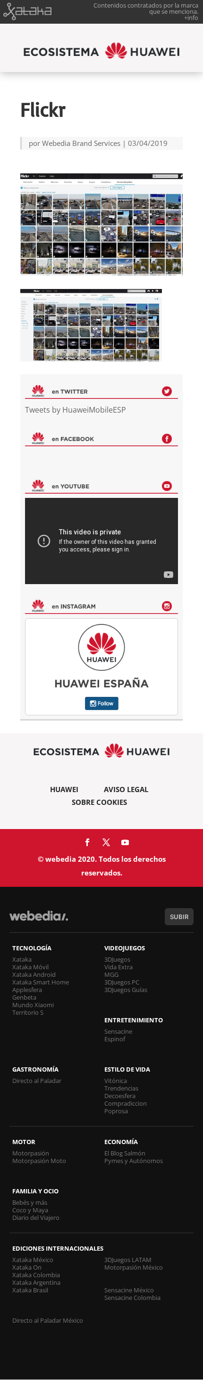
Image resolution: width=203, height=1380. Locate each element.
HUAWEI (64, 789)
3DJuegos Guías (125, 989)
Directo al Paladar (36, 1080)
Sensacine (118, 1031)
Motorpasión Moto (39, 1160)
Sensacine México (129, 1290)
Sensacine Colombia (132, 1297)
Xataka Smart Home (40, 982)
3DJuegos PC (121, 982)
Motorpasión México (133, 1267)
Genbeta (24, 997)
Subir (179, 916)
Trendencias (121, 1088)
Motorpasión (30, 1153)
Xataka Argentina (36, 1282)
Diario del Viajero (35, 1217)
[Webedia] (38, 920)
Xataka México (32, 1259)
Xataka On (27, 1267)
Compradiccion (125, 1103)
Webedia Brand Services (81, 143)
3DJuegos (117, 959)
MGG (111, 974)
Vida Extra (118, 967)
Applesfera (27, 989)
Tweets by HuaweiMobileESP (75, 410)
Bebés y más (29, 1202)
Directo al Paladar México (47, 1320)
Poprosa (116, 1111)
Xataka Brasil (30, 1290)
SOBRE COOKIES (99, 802)
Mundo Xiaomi (33, 1005)
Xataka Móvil (30, 967)
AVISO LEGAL (126, 789)
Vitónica (115, 1080)
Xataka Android (34, 974)
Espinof (114, 1039)
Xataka (22, 959)
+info (191, 17)
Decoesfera (119, 1096)
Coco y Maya (30, 1210)
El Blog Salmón (124, 1153)
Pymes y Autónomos (133, 1160)
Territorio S (27, 1012)
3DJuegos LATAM (128, 1259)
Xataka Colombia (36, 1275)
